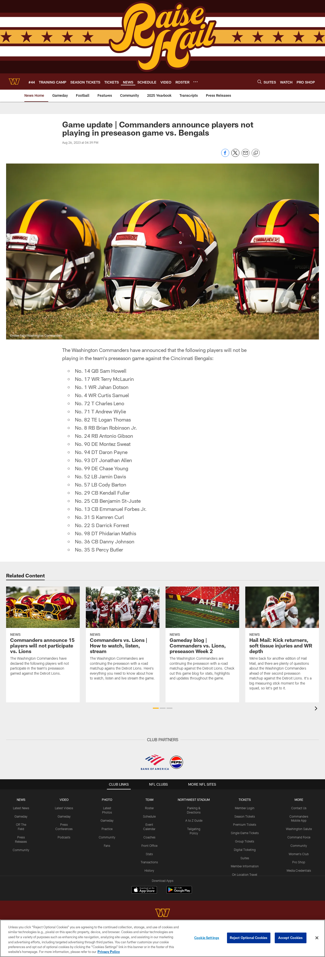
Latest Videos (64, 808)
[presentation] (317, 709)
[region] (162, 938)
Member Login (244, 808)
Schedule (149, 816)
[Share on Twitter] (235, 155)
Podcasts (64, 837)
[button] (155, 708)
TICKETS (245, 799)
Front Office (149, 845)
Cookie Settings (206, 938)
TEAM (149, 799)
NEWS (21, 799)
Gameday (20, 816)
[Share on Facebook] (225, 155)
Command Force (298, 837)
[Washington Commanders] (162, 913)
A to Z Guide (193, 820)
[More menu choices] (195, 82)
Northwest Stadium (194, 799)
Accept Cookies (290, 938)
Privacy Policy (109, 952)
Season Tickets (244, 816)
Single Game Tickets (245, 833)
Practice (107, 829)
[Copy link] (256, 153)
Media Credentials (299, 870)
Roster (149, 808)
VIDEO (64, 799)
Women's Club (299, 854)
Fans (107, 845)
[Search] (259, 81)
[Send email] (245, 155)
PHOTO (107, 799)
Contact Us (298, 808)
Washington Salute (299, 829)
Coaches (149, 837)
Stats (149, 854)
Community (21, 850)
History (149, 870)
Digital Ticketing (245, 849)
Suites (244, 858)
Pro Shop (298, 862)
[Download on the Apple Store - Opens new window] (144, 890)
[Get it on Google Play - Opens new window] (179, 892)
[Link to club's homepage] (14, 81)
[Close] (316, 938)
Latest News (21, 808)
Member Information (245, 866)
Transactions (149, 862)
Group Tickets (244, 841)
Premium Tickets (244, 824)
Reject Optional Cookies (249, 938)
